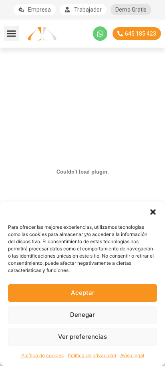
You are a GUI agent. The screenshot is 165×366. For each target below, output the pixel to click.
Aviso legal (132, 355)
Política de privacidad (92, 355)
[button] (153, 212)
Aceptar (83, 292)
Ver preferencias (82, 336)
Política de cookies (42, 355)
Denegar (82, 314)
